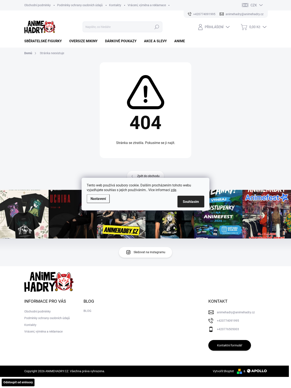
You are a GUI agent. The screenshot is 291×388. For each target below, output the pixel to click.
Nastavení (98, 198)
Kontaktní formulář (229, 345)
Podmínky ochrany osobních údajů (80, 5)
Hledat (156, 27)
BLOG (87, 310)
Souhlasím (191, 201)
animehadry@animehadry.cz (236, 312)
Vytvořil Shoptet (223, 371)
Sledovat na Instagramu (149, 252)
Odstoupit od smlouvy (18, 382)
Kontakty (115, 5)
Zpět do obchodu (148, 176)
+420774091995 (228, 320)
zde (173, 190)
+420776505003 (228, 329)
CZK (254, 5)
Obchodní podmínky (37, 5)
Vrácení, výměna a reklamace (147, 5)
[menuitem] (44, 41)
